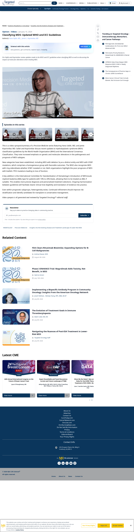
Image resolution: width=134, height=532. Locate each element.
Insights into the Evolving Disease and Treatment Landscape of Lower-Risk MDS (56, 228)
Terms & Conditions (67, 432)
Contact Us (67, 415)
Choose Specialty (32, 9)
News (70, 476)
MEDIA (81, 3)
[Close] (131, 525)
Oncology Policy (74, 9)
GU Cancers (105, 9)
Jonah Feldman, (39, 296)
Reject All (104, 525)
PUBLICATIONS (92, 3)
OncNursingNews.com (67, 425)
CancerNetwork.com (67, 420)
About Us (67, 411)
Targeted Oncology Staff (42, 338)
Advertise (67, 413)
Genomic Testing (95, 9)
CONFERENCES (71, 3)
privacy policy (42, 219)
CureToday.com (67, 418)
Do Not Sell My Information (67, 427)
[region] (67, 525)
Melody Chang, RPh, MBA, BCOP (55, 296)
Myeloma (83, 9)
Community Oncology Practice (60, 9)
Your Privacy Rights (67, 437)
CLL (88, 9)
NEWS (60, 3)
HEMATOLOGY (7, 228)
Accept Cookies (118, 525)
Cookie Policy (19, 530)
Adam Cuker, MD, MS (41, 317)
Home (4, 26)
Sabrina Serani (39, 275)
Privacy (67, 430)
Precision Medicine (21, 228)
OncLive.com (67, 423)
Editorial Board (67, 434)
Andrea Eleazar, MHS (41, 254)
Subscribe (83, 215)
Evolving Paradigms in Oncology (18, 26)
